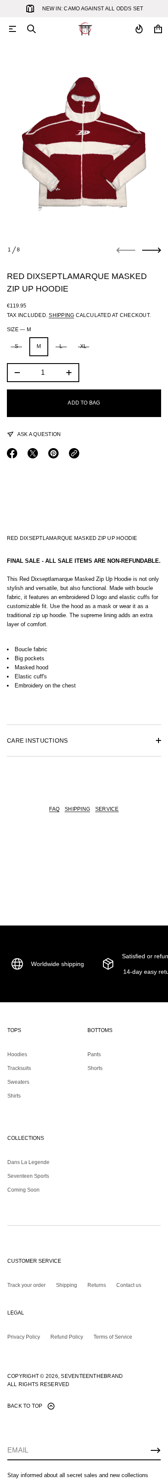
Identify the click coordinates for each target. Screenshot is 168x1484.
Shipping (61, 315)
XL (83, 346)
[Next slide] (151, 250)
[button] (31, 28)
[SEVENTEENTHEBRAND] (85, 29)
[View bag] (158, 28)
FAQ (54, 809)
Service (107, 809)
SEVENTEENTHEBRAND (92, 1376)
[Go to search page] (31, 28)
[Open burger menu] (12, 28)
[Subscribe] (155, 1450)
